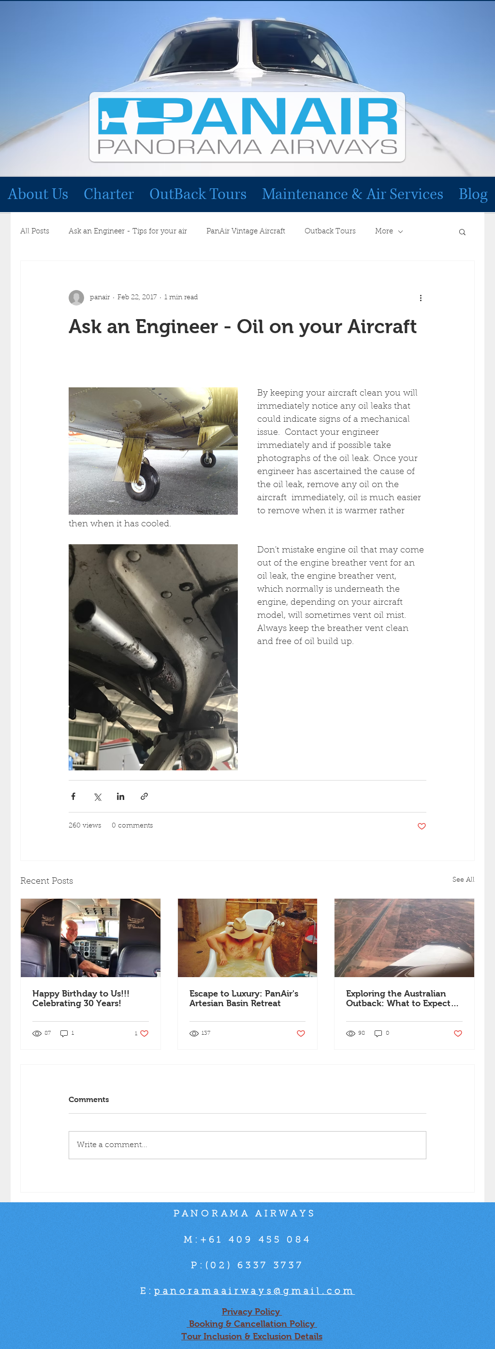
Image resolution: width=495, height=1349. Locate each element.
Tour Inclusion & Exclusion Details (251, 1336)
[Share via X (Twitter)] (97, 796)
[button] (462, 231)
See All (463, 880)
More (384, 231)
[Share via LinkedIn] (120, 796)
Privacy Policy (252, 1312)
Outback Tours (330, 231)
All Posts (34, 231)
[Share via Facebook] (73, 796)
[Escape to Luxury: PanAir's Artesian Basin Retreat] (248, 938)
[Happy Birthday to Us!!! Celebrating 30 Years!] (90, 938)
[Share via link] (144, 796)
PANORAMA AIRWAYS (247, 1214)
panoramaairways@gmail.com (254, 1291)
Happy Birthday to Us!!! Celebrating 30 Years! (81, 998)
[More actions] (420, 298)
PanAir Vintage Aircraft (245, 231)
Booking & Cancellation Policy (252, 1324)
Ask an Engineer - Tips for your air (128, 231)
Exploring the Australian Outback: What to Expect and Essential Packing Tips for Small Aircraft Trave (401, 998)
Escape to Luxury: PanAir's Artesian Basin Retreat (243, 998)
